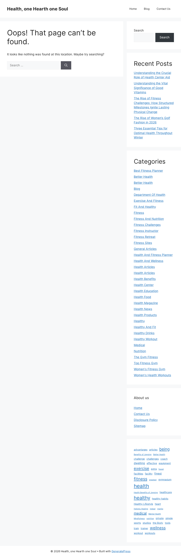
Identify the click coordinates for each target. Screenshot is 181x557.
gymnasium (164, 479)
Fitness (139, 213)
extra (154, 468)
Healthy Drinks (144, 333)
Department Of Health (149, 195)
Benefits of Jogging (142, 454)
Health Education (146, 291)
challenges (153, 458)
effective (152, 463)
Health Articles (144, 267)
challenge (139, 458)
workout (138, 533)
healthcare (166, 492)
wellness (158, 528)
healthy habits (160, 498)
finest (158, 473)
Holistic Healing (141, 509)
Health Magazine (146, 303)
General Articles (145, 249)
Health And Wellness (148, 261)
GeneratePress (121, 551)
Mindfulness (139, 518)
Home (133, 8)
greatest (153, 480)
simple (169, 518)
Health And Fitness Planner (153, 255)
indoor (153, 509)
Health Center (144, 285)
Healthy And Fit (145, 327)
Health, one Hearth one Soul (37, 8)
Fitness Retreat (144, 237)
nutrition (150, 518)
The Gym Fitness (146, 357)
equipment (165, 463)
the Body (158, 522)
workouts (150, 533)
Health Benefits (145, 279)
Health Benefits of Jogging (146, 492)
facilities (138, 473)
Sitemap (139, 426)
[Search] (66, 65)
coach (164, 458)
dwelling (139, 463)
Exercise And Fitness (149, 201)
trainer (144, 528)
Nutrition (140, 351)
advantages (140, 449)
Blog (147, 8)
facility (149, 473)
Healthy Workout (145, 339)
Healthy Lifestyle (143, 504)
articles (153, 449)
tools (167, 522)
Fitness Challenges (147, 225)
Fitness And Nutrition (149, 219)
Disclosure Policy (146, 420)
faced (161, 469)
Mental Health (154, 514)
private (160, 518)
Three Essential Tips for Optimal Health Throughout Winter (153, 133)
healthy (142, 498)
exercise (141, 468)
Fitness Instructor (146, 231)
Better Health (143, 176)
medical (140, 513)
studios (147, 522)
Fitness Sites (143, 243)
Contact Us (163, 8)
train (136, 528)
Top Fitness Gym (146, 363)
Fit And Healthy (145, 207)
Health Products (145, 315)
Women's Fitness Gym (149, 369)
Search (139, 30)
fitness (140, 478)
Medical (139, 345)
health (141, 486)
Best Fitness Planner (148, 170)
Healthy (139, 321)
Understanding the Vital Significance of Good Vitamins (151, 88)
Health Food (142, 297)
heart (158, 504)
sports (137, 522)
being (164, 449)
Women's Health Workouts (152, 375)
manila (160, 509)
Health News (143, 309)
